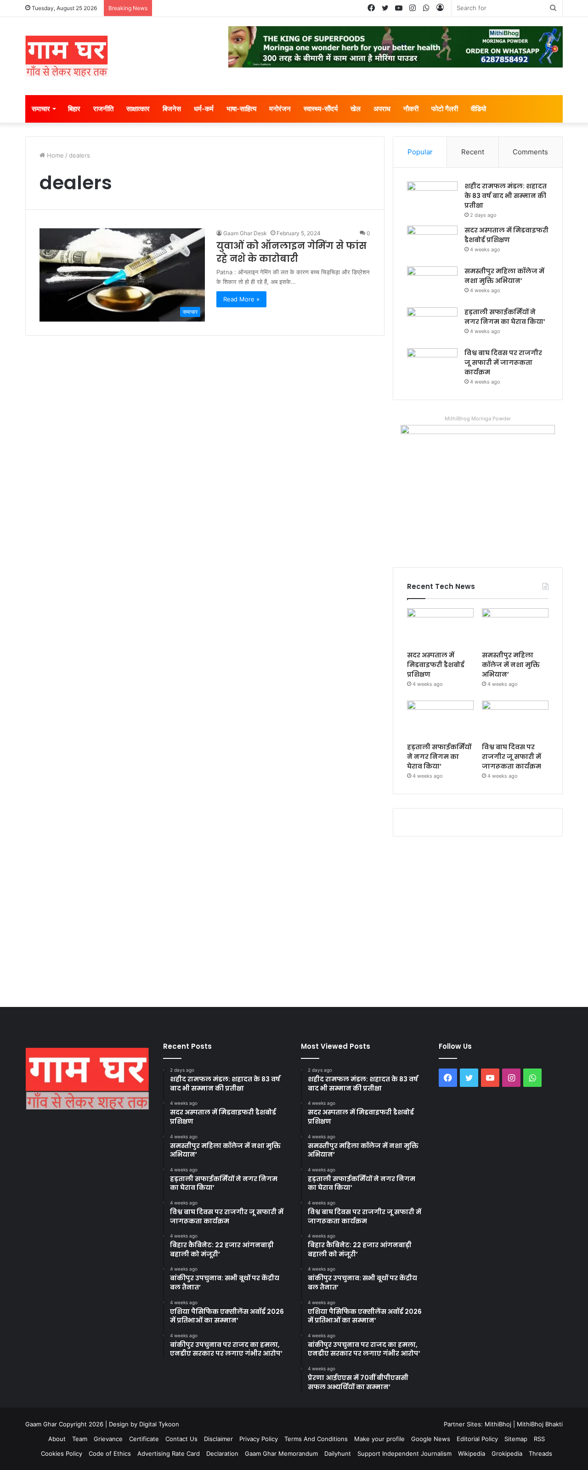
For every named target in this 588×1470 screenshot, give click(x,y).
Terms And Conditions (316, 1438)
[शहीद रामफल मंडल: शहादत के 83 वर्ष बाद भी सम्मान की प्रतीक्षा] (432, 198)
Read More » (241, 299)
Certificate (144, 1438)
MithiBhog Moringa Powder (478, 418)
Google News (430, 1438)
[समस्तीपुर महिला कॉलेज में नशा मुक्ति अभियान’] (432, 283)
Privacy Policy (258, 1438)
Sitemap (515, 1438)
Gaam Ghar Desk (245, 233)
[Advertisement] (294, 919)
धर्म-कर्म (204, 108)
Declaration (222, 1453)
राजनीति (103, 108)
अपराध (381, 108)
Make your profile (379, 1438)
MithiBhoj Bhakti (540, 1424)
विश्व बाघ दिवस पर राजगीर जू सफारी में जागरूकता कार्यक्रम (503, 362)
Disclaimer (218, 1438)
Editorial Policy (477, 1438)
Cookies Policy (61, 1453)
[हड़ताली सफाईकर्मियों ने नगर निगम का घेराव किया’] (432, 324)
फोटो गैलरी (444, 108)
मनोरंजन (280, 108)
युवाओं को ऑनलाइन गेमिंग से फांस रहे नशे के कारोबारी (291, 252)
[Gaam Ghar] (66, 56)
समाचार (41, 108)
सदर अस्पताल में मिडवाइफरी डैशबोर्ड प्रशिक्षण (506, 235)
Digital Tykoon (159, 1424)
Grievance (108, 1438)
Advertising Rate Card (168, 1453)
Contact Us (181, 1438)
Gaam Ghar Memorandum (281, 1453)
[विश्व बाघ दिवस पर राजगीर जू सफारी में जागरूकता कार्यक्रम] (432, 365)
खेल (356, 108)
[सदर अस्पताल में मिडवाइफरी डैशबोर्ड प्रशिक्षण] (432, 243)
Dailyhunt (337, 1453)
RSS (539, 1438)
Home (54, 155)
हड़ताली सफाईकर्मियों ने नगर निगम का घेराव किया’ (504, 316)
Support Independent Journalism (404, 1453)
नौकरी (410, 108)
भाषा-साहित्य (241, 108)
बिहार (74, 108)
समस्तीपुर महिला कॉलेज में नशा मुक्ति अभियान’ (504, 275)
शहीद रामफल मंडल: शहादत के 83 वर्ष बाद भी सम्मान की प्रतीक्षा (505, 195)
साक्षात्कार (138, 108)
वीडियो (478, 108)
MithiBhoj (498, 1424)
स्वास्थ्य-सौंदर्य (321, 108)
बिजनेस (172, 108)
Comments (530, 151)
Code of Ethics (110, 1453)
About (57, 1438)
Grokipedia (507, 1453)
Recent (472, 151)
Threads (540, 1453)
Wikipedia (471, 1453)
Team (79, 1438)
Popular (420, 151)
